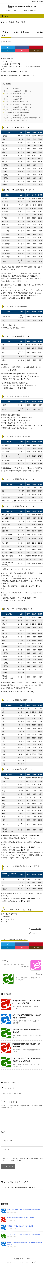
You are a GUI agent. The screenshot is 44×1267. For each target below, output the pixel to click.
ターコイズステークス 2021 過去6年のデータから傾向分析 (23, 1234)
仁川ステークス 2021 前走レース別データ (17, 107)
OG (41, 933)
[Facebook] (22, 47)
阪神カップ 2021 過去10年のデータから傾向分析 (21, 1218)
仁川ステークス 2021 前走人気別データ (17, 110)
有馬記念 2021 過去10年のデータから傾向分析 (20, 1226)
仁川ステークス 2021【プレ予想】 (18, 120)
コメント (4, 1111)
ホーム (5, 22)
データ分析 (21, 22)
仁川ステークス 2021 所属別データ (15, 99)
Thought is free (33, 1262)
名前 (3, 1132)
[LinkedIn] (8, 50)
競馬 (12, 22)
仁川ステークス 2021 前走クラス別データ (17, 104)
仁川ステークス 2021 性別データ (14, 94)
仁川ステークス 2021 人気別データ (15, 88)
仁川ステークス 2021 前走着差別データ (17, 115)
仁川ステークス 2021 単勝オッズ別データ (17, 91)
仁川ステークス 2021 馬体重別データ (16, 102)
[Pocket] (22, 50)
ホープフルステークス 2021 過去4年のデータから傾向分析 (23, 1209)
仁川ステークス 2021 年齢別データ (15, 96)
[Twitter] (8, 47)
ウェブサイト (5, 1149)
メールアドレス (6, 1141)
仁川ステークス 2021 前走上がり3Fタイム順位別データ (22, 118)
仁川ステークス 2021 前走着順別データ (17, 112)
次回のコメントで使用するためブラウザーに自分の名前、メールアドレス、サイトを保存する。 (23, 1159)
